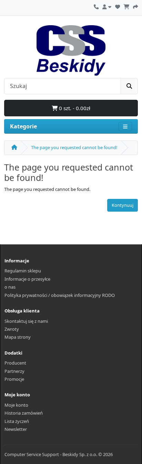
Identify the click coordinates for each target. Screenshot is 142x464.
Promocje (14, 379)
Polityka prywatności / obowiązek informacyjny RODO (59, 295)
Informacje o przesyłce (27, 279)
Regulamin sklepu (22, 271)
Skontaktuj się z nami (26, 321)
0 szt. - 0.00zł (74, 108)
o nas (10, 287)
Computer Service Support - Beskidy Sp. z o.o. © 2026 (58, 454)
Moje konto (16, 405)
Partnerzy (14, 371)
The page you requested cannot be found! (74, 147)
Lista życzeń (16, 421)
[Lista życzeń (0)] (117, 6)
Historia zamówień (23, 413)
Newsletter (15, 429)
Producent (15, 363)
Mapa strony (17, 337)
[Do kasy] (135, 6)
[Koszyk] (126, 6)
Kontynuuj (122, 205)
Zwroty (11, 329)
